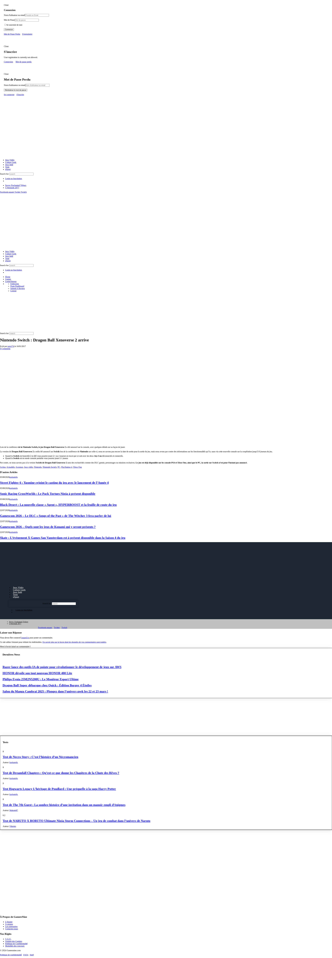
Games (8, 279)
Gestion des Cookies (13, 941)
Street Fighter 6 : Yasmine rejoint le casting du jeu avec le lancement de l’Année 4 (54, 482)
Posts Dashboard (17, 286)
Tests (7, 167)
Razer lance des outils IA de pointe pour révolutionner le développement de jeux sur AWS (62, 667)
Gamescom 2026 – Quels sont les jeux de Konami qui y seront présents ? (48, 526)
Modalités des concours (14, 946)
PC (59, 467)
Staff (32, 955)
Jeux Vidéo (9, 160)
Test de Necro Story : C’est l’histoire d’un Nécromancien (40, 757)
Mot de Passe (9, 20)
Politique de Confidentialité (16, 943)
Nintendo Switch (50, 467)
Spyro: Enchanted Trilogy (15, 185)
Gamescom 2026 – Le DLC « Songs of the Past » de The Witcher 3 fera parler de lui (55, 515)
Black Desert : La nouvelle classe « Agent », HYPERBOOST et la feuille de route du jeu (58, 504)
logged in (25, 638)
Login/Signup (10, 281)
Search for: (4, 174)
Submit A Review (17, 288)
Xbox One (77, 467)
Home (7, 277)
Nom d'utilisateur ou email (14, 85)
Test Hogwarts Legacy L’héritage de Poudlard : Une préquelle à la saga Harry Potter (59, 789)
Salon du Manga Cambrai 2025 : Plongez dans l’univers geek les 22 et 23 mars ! (55, 691)
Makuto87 (13, 810)
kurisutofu (13, 477)
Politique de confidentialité (11, 955)
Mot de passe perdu (24, 62)
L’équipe (8, 922)
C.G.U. (8, 939)
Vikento (12, 826)
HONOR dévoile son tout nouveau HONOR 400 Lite (37, 673)
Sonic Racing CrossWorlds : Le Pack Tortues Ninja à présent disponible (47, 493)
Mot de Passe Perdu (12, 34)
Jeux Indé (9, 165)
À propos (9, 924)
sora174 (11, 346)
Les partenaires (11, 926)
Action (3, 467)
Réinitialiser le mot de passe (15, 90)
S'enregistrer (27, 34)
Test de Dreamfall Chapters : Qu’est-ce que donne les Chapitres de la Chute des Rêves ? (61, 773)
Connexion (9, 30)
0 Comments (5, 349)
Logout (13, 291)
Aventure (19, 467)
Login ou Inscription (13, 178)
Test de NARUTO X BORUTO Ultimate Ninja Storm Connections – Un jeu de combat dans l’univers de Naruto (76, 820)
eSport (8, 169)
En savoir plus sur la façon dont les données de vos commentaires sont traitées (74, 642)
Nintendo (38, 467)
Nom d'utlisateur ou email (14, 15)
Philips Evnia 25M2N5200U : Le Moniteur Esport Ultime (41, 679)
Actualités (10, 467)
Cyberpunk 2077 (12, 188)
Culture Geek (10, 162)
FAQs (25, 955)
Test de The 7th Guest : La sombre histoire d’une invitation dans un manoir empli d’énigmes (64, 805)
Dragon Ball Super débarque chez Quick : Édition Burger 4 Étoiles (47, 685)
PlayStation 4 (66, 467)
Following (14, 284)
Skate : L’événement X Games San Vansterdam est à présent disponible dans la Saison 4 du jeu (62, 537)
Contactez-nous (11, 929)
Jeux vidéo (28, 467)
